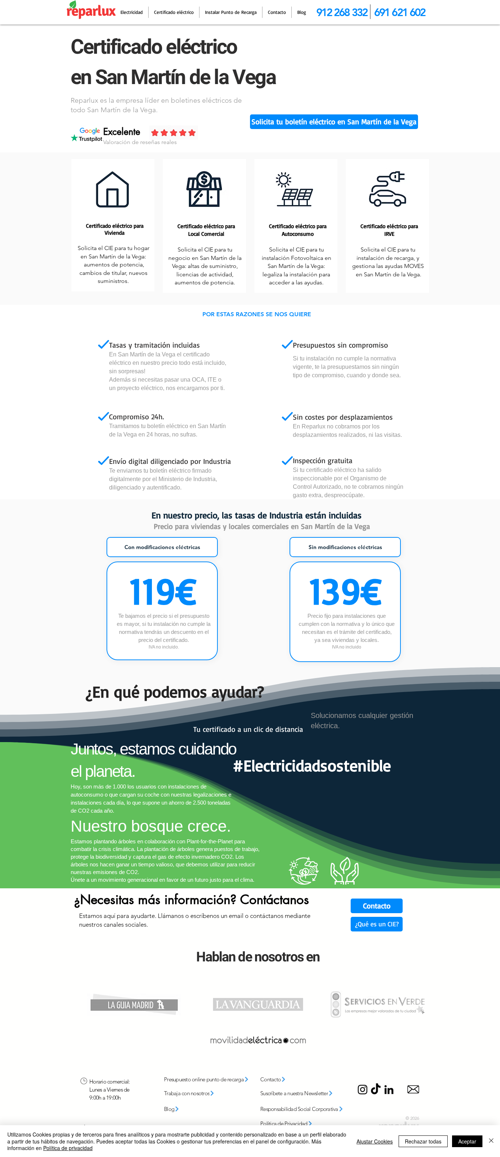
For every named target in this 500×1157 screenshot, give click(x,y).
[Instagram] (362, 1089)
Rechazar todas (423, 1141)
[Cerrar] (491, 1141)
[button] (334, 121)
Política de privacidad (68, 1148)
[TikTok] (375, 1089)
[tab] (162, 547)
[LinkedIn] (389, 1089)
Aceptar (467, 1141)
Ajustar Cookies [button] (375, 1141)
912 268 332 (341, 12)
